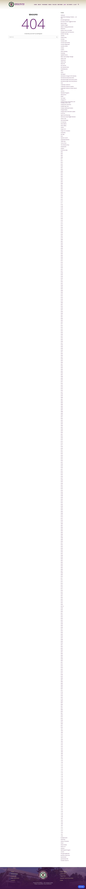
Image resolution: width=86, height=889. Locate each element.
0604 (62, 564)
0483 (62, 402)
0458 (62, 358)
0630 (62, 611)
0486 (62, 408)
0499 (62, 430)
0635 (62, 620)
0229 (62, 229)
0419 (62, 329)
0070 (62, 190)
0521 (62, 450)
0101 (62, 197)
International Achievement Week (67, 77)
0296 (62, 248)
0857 (62, 708)
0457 (62, 357)
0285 (62, 243)
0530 (62, 467)
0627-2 (62, 606)
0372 (62, 295)
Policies (54, 4)
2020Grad (63, 15)
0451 (62, 351)
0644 (62, 632)
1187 (62, 806)
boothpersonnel (64, 837)
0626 (62, 604)
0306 (62, 257)
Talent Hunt (63, 141)
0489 (62, 413)
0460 (62, 362)
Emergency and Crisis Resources (67, 32)
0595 (62, 550)
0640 (62, 627)
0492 (62, 418)
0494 (62, 422)
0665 (62, 657)
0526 (62, 460)
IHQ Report (63, 74)
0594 (62, 548)
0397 (62, 309)
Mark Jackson (63, 94)
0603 (62, 562)
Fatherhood (63, 60)
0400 (62, 313)
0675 (62, 669)
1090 (62, 755)
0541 (62, 485)
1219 (62, 830)
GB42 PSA (63, 63)
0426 (62, 334)
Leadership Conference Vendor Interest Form (69, 89)
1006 (62, 732)
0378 (62, 299)
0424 (62, 332)
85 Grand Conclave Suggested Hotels (68, 21)
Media (49, 4)
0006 (62, 157)
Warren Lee (63, 846)
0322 (62, 265)
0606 (62, 569)
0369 (62, 292)
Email (61, 880)
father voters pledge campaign (67, 56)
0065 (62, 187)
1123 (62, 765)
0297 (62, 250)
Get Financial (63, 65)
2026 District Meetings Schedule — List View (69, 17)
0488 (62, 411)
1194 (62, 811)
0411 (62, 323)
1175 (62, 799)
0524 (62, 455)
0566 (62, 511)
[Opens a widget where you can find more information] (81, 886)
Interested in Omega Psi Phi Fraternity (68, 76)
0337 (62, 271)
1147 (62, 778)
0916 (62, 718)
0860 (62, 709)
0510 (62, 439)
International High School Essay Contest (69, 79)
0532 (62, 471)
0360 (62, 287)
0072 (62, 192)
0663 (62, 653)
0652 (62, 646)
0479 (62, 395)
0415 (62, 327)
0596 (62, 551)
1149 (62, 779)
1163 (62, 792)
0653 (62, 648)
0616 (62, 586)
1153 (62, 781)
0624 (62, 601)
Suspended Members (65, 139)
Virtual (62, 843)
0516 (62, 443)
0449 (62, 350)
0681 (62, 679)
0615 (62, 585)
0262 (62, 236)
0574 (62, 516)
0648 (62, 639)
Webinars (63, 848)
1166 (62, 795)
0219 (62, 225)
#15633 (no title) (64, 150)
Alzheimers (63, 28)
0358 (62, 285)
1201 (62, 818)
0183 (62, 218)
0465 (62, 371)
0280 (62, 239)
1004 (62, 730)
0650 (62, 643)
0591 (62, 543)
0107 (62, 199)
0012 (62, 160)
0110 (62, 201)
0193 (62, 220)
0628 (62, 608)
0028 (62, 171)
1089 (62, 753)
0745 (62, 693)
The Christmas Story (65, 144)
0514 (62, 441)
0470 (62, 380)
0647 (62, 637)
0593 (62, 546)
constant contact (64, 46)
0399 (62, 311)
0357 (62, 283)
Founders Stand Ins (65, 860)
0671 (62, 662)
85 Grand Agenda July (65, 19)
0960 (62, 723)
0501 (62, 434)
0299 (62, 251)
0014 (62, 162)
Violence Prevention (65, 841)
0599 (62, 557)
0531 (62, 469)
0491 (62, 416)
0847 (62, 702)
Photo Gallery (63, 125)
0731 (62, 690)
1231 (62, 834)
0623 (62, 599)
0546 (62, 492)
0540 (62, 483)
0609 (62, 574)
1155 (62, 783)
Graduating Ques (64, 69)
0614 (62, 583)
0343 (62, 274)
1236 (62, 836)
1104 (62, 760)
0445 (62, 346)
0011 (62, 158)
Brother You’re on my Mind (66, 30)
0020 (62, 166)
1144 (62, 776)
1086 (62, 751)
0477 (62, 392)
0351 (62, 280)
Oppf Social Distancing (65, 115)
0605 (62, 567)
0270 (62, 237)
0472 (62, 383)
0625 (62, 602)
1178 (62, 800)
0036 (62, 180)
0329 (62, 267)
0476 (62, 390)
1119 (62, 764)
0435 (62, 339)
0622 (62, 597)
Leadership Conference (65, 84)
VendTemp (63, 839)
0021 (62, 167)
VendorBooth (63, 146)
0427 (62, 336)
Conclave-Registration (65, 44)
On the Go (63, 113)
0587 (62, 536)
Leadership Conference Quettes (67, 86)
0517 (62, 444)
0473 (62, 385)
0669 (62, 660)
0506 (62, 437)
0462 (62, 365)
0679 (62, 676)
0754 (62, 695)
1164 (62, 793)
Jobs (65, 4)
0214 (62, 223)
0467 (62, 374)
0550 (62, 499)
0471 (62, 381)
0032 (62, 174)
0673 (62, 665)
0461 (62, 364)
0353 (62, 281)
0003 (62, 155)
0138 (62, 208)
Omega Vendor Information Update (68, 111)
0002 (62, 151)
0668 (62, 658)
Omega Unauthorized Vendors (67, 108)
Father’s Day (63, 58)
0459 (62, 360)
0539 (62, 481)
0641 (62, 629)
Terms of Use (63, 143)
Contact (62, 47)
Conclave (62, 39)
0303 (62, 253)
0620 (62, 594)
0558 (62, 506)
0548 (62, 494)
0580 (62, 523)
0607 (62, 571)
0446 (62, 348)
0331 (62, 269)
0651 (62, 644)
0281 (62, 241)
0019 (62, 164)
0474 (62, 387)
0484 (62, 404)
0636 (62, 622)
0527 (62, 462)
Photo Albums (64, 123)
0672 (62, 664)
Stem (62, 136)
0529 (62, 465)
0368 (62, 290)
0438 (62, 341)
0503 (62, 436)
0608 (62, 572)
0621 (62, 595)
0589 (62, 539)
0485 (62, 406)
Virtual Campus (64, 844)
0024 (62, 169)
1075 (62, 746)
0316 (62, 262)
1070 (62, 743)
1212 (62, 827)
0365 (62, 288)
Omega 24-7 (63, 99)
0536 (62, 476)
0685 (62, 686)
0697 (62, 688)
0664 (62, 655)
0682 (62, 681)
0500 (62, 432)
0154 (62, 213)
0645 (62, 634)
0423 (62, 330)
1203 (62, 820)
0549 (62, 497)
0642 (62, 630)
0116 (62, 204)
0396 (62, 308)
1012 (62, 734)
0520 (62, 448)
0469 (62, 378)
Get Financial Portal (65, 67)
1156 (62, 785)
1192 (62, 809)
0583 (62, 529)
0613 (62, 581)
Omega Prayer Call (64, 106)
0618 (62, 590)
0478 (62, 394)
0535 (62, 474)
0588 (62, 537)
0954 (62, 722)
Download (63, 53)
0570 (62, 515)
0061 (62, 185)
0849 (62, 704)
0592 (62, 544)
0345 (62, 278)
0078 (62, 195)
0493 (62, 420)
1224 (62, 832)
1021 (62, 737)
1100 (62, 758)
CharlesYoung (63, 37)
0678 (62, 674)
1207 (62, 825)
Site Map (62, 134)
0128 (62, 206)
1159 (62, 788)
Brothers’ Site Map (64, 33)
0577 (62, 518)
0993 (62, 727)
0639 (62, 625)
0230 (62, 230)
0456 (62, 355)
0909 (62, 715)
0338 (62, 273)
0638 (62, 623)
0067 (62, 188)
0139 (62, 209)
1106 (62, 762)
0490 (62, 415)
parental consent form (65, 855)
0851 (62, 706)
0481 (62, 399)
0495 (62, 423)
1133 (62, 769)
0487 (62, 409)
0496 (62, 425)
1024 (62, 739)
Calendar (62, 35)
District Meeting (64, 51)
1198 (62, 816)
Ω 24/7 (75, 4)
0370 (62, 294)
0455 (62, 353)
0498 (62, 429)
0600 (62, 558)
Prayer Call (62, 876)
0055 (62, 181)
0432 (62, 337)
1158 (62, 786)
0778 (62, 699)
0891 (62, 713)
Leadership (13, 876)
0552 (62, 501)
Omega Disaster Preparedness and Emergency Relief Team (68, 102)
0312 (62, 260)
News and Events (15, 878)
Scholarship (63, 132)
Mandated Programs (65, 92)
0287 (62, 244)
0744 (62, 692)
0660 (62, 650)
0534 (62, 472)
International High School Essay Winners (69, 81)
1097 (62, 757)
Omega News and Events (66, 104)
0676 (62, 671)
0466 (62, 372)
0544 (62, 490)
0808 (62, 701)
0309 (62, 258)
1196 (62, 813)
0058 (62, 183)
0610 (62, 576)
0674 (62, 667)
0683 (62, 683)
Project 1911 (63, 129)
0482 (62, 401)
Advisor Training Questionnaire (67, 26)
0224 (62, 227)
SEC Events (69, 4)
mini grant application (65, 853)
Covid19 (62, 49)
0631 (62, 613)
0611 (62, 578)
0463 (62, 367)
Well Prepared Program (65, 850)
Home (35, 4)
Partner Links (63, 118)
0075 (62, 194)
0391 (62, 304)
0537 (62, 478)
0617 (62, 588)
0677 (62, 672)
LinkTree (62, 91)
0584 (62, 530)
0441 (62, 343)
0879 (62, 711)
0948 (62, 720)
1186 (62, 804)
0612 (62, 579)
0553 (62, 502)
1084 (62, 750)
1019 (62, 736)
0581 (62, 525)
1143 (62, 774)
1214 (62, 829)
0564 (62, 509)
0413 (62, 325)
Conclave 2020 (64, 40)
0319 (62, 264)
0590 (62, 541)
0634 (62, 618)
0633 (62, 616)
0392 (62, 306)
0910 (62, 716)
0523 (62, 453)
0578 (62, 520)
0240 (62, 232)
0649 (62, 641)
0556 (62, 504)
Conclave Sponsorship (65, 42)
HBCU (62, 70)
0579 (62, 522)
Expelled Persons (64, 55)
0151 (62, 211)
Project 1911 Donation (65, 130)
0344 (62, 276)
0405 (62, 320)
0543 (62, 488)
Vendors (62, 148)
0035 (62, 178)
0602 (62, 560)
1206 (62, 823)
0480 (62, 397)
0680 (62, 678)
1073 (62, 744)
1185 (62, 802)
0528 (62, 464)
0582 (62, 527)
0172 (62, 216)
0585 (62, 532)
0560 (62, 508)
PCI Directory (63, 122)
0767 (62, 697)
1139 (62, 772)
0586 (62, 534)
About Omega (63, 23)
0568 (62, 513)
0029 (62, 173)
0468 (62, 376)
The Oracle (63, 98)
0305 (62, 255)
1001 (62, 729)
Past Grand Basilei (64, 120)
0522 (62, 451)
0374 (62, 297)
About (39, 4)
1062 (62, 741)
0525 (62, 457)
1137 (62, 771)
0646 (62, 636)
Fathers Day (63, 62)
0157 (62, 215)
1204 (62, 822)
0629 (62, 609)
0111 (62, 202)
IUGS (62, 83)
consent (62, 851)
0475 (62, 388)
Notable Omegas (64, 25)
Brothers (60, 4)
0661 (62, 651)
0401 (62, 315)
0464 (62, 369)
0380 (62, 302)
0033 (62, 176)
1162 (62, 790)
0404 (62, 318)
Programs (44, 4)
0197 (62, 222)
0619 (62, 592)
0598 (62, 555)
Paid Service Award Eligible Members (68, 116)
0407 (62, 322)
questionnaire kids (64, 858)
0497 (62, 427)
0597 (62, 553)
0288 (62, 246)
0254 (62, 234)
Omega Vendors (64, 109)
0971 (62, 725)
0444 (62, 344)
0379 (62, 301)
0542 (62, 487)
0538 (62, 479)
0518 (62, 446)
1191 (62, 808)
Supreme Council (64, 137)
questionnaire (63, 857)
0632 (62, 615)
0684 (62, 685)
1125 (62, 767)
